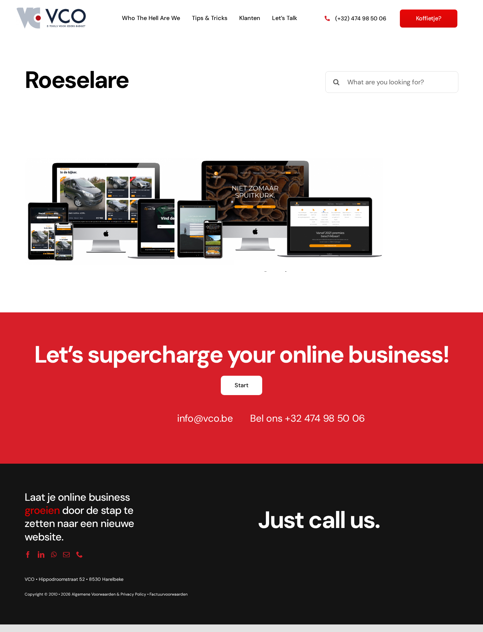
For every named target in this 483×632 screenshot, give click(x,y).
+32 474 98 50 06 (325, 418)
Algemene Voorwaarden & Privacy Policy (109, 594)
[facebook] (28, 554)
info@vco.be (205, 418)
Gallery (137, 203)
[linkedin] (41, 554)
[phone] (79, 554)
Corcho (270, 201)
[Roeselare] (129, 211)
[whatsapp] (54, 554)
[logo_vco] (51, 11)
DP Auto (120, 203)
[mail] (66, 554)
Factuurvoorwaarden (169, 594)
